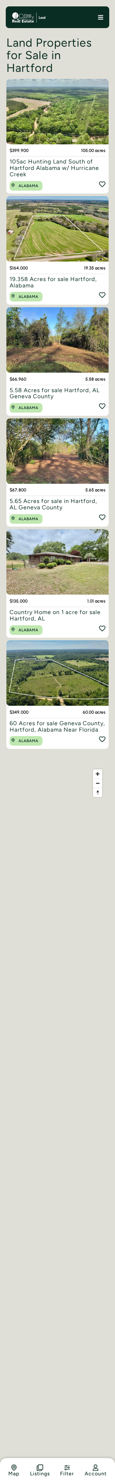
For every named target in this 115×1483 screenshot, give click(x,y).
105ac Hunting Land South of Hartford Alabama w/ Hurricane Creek (54, 168)
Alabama (28, 186)
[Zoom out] (97, 783)
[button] (100, 17)
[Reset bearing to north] (97, 792)
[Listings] (40, 1467)
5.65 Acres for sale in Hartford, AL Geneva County (53, 504)
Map (13, 1474)
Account (96, 1474)
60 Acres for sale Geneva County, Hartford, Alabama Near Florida (57, 726)
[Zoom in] (97, 774)
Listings (40, 1474)
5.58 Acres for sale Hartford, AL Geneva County (55, 393)
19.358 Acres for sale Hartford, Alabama (53, 282)
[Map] (14, 1467)
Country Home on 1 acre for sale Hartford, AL (55, 615)
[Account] (95, 1467)
